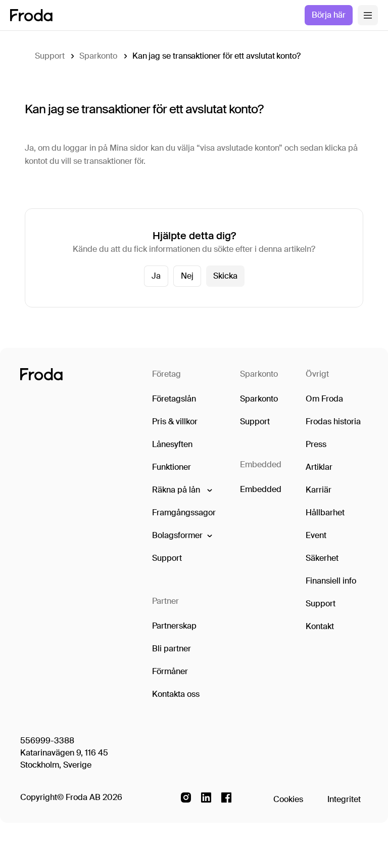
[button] (181, 490)
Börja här (329, 15)
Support (49, 56)
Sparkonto (98, 56)
